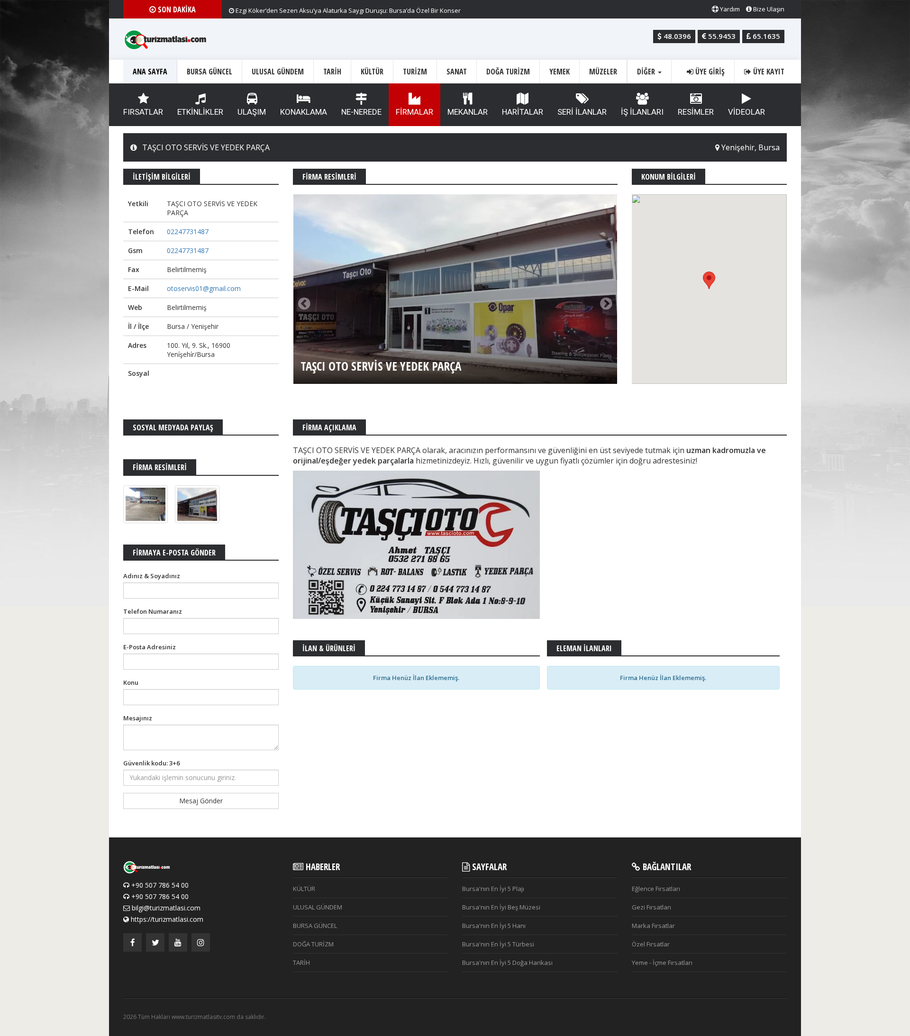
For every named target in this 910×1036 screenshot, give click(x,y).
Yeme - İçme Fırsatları (662, 962)
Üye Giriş (709, 71)
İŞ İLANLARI (642, 112)
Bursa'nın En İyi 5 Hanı (494, 925)
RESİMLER (696, 112)
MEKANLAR (467, 112)
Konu (130, 682)
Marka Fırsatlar (653, 925)
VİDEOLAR (746, 112)
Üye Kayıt (767, 71)
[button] (709, 280)
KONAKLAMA (303, 112)
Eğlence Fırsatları (656, 888)
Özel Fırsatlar (651, 944)
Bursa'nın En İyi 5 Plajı (493, 888)
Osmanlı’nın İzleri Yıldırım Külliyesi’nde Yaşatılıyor (304, 9)
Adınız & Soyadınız (151, 576)
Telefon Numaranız (152, 611)
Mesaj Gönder (201, 800)
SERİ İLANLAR (582, 112)
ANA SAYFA (150, 71)
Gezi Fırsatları (651, 907)
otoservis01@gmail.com (204, 288)
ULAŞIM (251, 112)
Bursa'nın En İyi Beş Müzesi (501, 907)
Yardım (729, 9)
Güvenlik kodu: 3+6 (151, 763)
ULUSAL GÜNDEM (278, 71)
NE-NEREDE (361, 112)
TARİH (332, 71)
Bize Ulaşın (768, 9)
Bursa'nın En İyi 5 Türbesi (498, 944)
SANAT (456, 71)
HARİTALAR (522, 112)
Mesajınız (137, 718)
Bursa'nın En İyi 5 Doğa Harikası (507, 962)
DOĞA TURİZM (508, 71)
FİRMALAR (414, 112)
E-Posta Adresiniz (149, 647)
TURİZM (415, 71)
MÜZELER (603, 71)
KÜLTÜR (372, 71)
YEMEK (559, 71)
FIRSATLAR (143, 112)
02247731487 (188, 231)
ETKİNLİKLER (200, 112)
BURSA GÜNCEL (209, 71)
